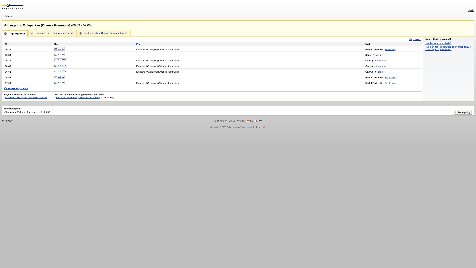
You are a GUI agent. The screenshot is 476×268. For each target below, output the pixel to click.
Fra (138, 44)
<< (7, 16)
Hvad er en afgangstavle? (438, 43)
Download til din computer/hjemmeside (54, 33)
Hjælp (471, 10)
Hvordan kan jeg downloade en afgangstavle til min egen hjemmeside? (448, 48)
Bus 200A (61, 60)
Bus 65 (60, 49)
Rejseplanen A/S (234, 127)
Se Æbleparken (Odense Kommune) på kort (106, 33)
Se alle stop (390, 49)
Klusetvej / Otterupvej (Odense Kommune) (26, 97)
